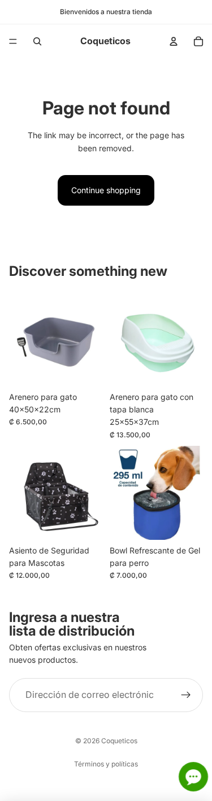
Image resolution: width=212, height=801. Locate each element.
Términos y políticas (106, 764)
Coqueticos (119, 740)
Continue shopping (106, 190)
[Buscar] (37, 41)
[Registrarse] (186, 695)
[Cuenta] (173, 41)
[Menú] (13, 41)
